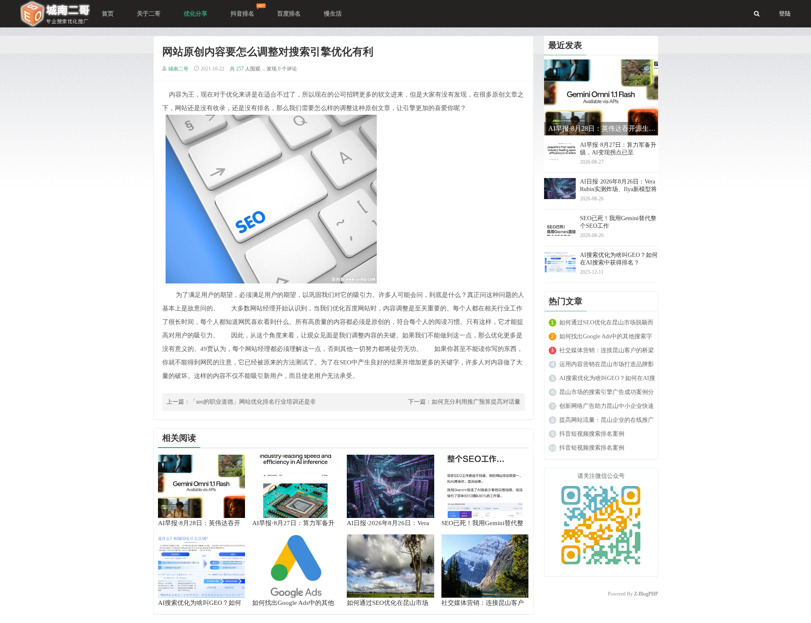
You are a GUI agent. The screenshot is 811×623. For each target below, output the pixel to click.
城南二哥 (178, 69)
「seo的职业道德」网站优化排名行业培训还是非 (253, 402)
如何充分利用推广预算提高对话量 (476, 402)
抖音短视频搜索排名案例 (591, 434)
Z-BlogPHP (646, 594)
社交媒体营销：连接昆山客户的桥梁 (606, 350)
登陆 (785, 14)
